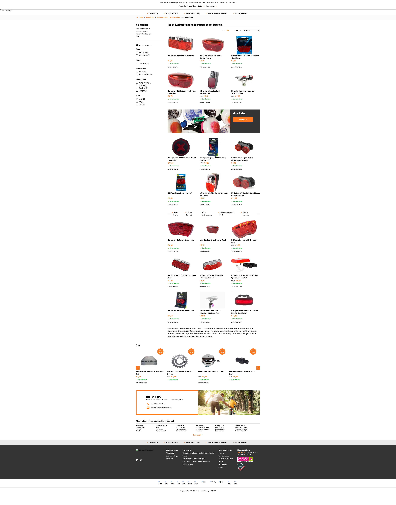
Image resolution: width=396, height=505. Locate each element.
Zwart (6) (142, 104)
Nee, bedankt (210, 6)
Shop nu (242, 120)
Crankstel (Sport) (140, 427)
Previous (138, 368)
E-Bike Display (159, 429)
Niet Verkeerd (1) (144, 55)
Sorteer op (238, 30)
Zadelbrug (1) (143, 88)
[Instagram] (141, 460)
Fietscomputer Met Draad (202, 427)
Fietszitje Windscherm (181, 431)
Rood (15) (142, 99)
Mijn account (170, 453)
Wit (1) (141, 102)
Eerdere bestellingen (172, 456)
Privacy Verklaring (224, 456)
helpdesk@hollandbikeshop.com (161, 407)
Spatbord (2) (143, 85)
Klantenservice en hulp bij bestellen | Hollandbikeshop (198, 453)
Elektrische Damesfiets (241, 427)
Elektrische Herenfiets (241, 429)
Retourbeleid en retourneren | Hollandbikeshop (196, 461)
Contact (185, 456)
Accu (157, 427)
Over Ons (221, 453)
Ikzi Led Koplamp (141, 31)
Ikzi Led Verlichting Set (143, 34)
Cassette (138, 429)
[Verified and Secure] (241, 467)
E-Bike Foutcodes (188, 464)
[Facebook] (137, 460)
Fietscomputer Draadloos (202, 429)
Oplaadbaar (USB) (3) (145, 74)
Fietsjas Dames (219, 431)
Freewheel (138, 431)
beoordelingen (252, 452)
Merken (221, 467)
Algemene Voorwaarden (226, 459)
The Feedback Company (244, 454)
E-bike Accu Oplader (161, 431)
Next (258, 368)
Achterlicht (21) (144, 64)
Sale (137, 36)
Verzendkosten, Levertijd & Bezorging (193, 459)
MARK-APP (213, 491)
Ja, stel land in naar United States (191, 6)
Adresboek (169, 459)
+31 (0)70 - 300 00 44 (158, 404)
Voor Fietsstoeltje (180, 427)
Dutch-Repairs (223, 464)
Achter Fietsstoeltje (181, 429)
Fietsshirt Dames (219, 427)
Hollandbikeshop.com (198, 491)
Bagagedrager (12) (145, 83)
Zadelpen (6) (143, 91)
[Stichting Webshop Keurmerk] (245, 459)
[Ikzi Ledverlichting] (137, 17)
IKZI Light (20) (143, 53)
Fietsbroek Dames (220, 429)
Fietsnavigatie (199, 431)
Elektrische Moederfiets (241, 431)
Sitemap (221, 461)
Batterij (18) (143, 72)
